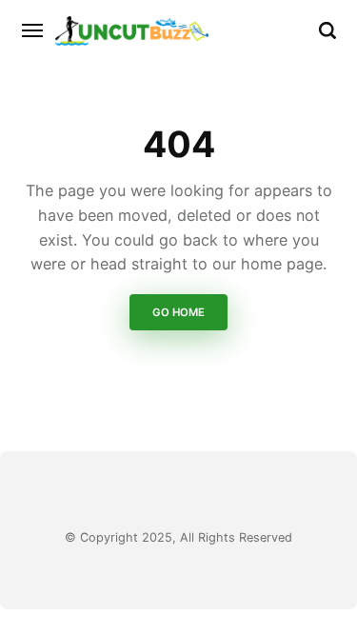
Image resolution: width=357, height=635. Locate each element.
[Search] (327, 30)
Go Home (178, 312)
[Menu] (33, 30)
